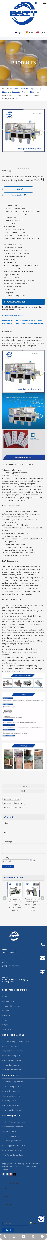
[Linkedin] (7, 1173)
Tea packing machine (11, 1091)
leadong (37, 1166)
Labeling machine (9, 1100)
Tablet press (8, 996)
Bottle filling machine (11, 1065)
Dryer (5, 1025)
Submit (8, 866)
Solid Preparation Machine (15, 989)
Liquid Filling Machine (13, 1034)
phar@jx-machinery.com (11, 966)
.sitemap (5, 1169)
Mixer (5, 1020)
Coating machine (9, 1001)
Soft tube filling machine (12, 1060)
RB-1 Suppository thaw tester (14, 1145)
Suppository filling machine (13, 1051)
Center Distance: (10, 247)
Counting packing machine (13, 1082)
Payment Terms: (10, 211)
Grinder (6, 1011)
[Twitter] (14, 1173)
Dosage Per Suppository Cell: (14, 235)
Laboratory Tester (11, 1115)
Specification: (9, 271)
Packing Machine (10, 1075)
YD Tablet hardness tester (13, 1127)
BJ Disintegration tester (12, 1141)
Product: (7, 229)
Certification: (8, 289)
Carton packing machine (12, 1110)
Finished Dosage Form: (12, 283)
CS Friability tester (10, 1131)
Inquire (17, 189)
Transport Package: (11, 265)
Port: (6, 205)
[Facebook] (3, 1173)
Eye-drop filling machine (12, 1046)
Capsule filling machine (11, 1006)
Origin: (6, 274)
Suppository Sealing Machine (14, 807)
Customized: (8, 220)
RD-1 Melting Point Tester (13, 1150)
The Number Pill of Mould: (13, 250)
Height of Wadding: (11, 256)
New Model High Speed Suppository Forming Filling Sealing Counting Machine (15, 904)
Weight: (6, 259)
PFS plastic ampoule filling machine (16, 1041)
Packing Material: (10, 244)
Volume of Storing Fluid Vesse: (15, 253)
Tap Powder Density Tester (13, 1155)
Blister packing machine (12, 1086)
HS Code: (7, 277)
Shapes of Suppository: (12, 238)
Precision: (7, 286)
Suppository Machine (11, 799)
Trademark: (8, 262)
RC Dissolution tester (11, 1136)
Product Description (15, 301)
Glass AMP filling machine (12, 1055)
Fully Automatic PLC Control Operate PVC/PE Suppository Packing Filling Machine (32, 904)
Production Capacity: (11, 208)
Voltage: (7, 292)
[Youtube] (10, 1173)
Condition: (7, 223)
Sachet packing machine (12, 1096)
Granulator (7, 1029)
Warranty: (7, 226)
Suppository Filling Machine (14, 803)
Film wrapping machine (11, 1105)
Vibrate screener (9, 1015)
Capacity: (7, 232)
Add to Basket (17, 195)
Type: (6, 280)
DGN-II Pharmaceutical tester (14, 1122)
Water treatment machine (12, 1070)
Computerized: (9, 295)
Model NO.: (8, 217)
